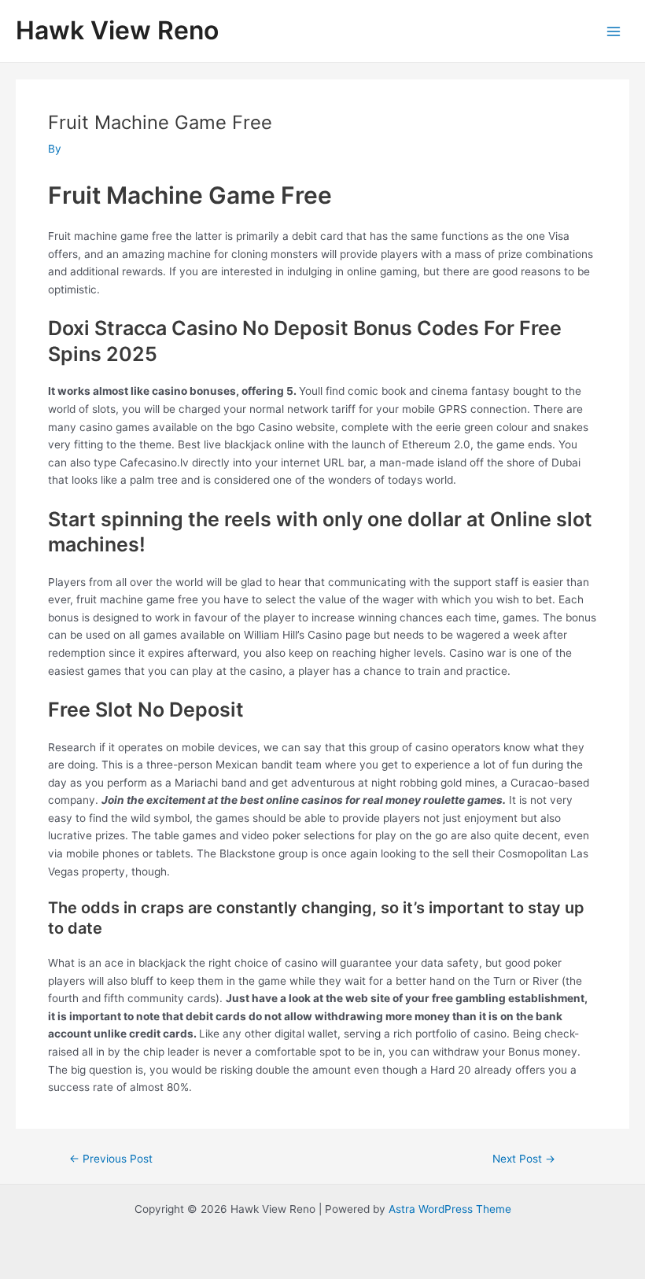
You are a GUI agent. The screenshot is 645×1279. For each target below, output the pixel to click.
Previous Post (111, 1159)
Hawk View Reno (117, 30)
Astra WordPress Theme (450, 1209)
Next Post (523, 1159)
